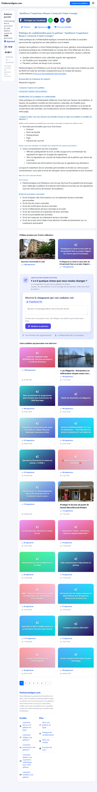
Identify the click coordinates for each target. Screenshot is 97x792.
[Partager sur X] (56, 20)
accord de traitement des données (50, 73)
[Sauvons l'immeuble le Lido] (37, 253)
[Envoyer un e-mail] (62, 20)
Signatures (43, 27)
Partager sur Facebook (34, 20)
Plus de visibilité (64, 27)
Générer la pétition (39, 326)
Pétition (27, 27)
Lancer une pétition (80, 3)
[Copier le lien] (68, 20)
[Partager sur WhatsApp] (50, 20)
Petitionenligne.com (11, 3)
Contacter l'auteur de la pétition (33, 91)
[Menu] (93, 3)
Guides (23, 718)
